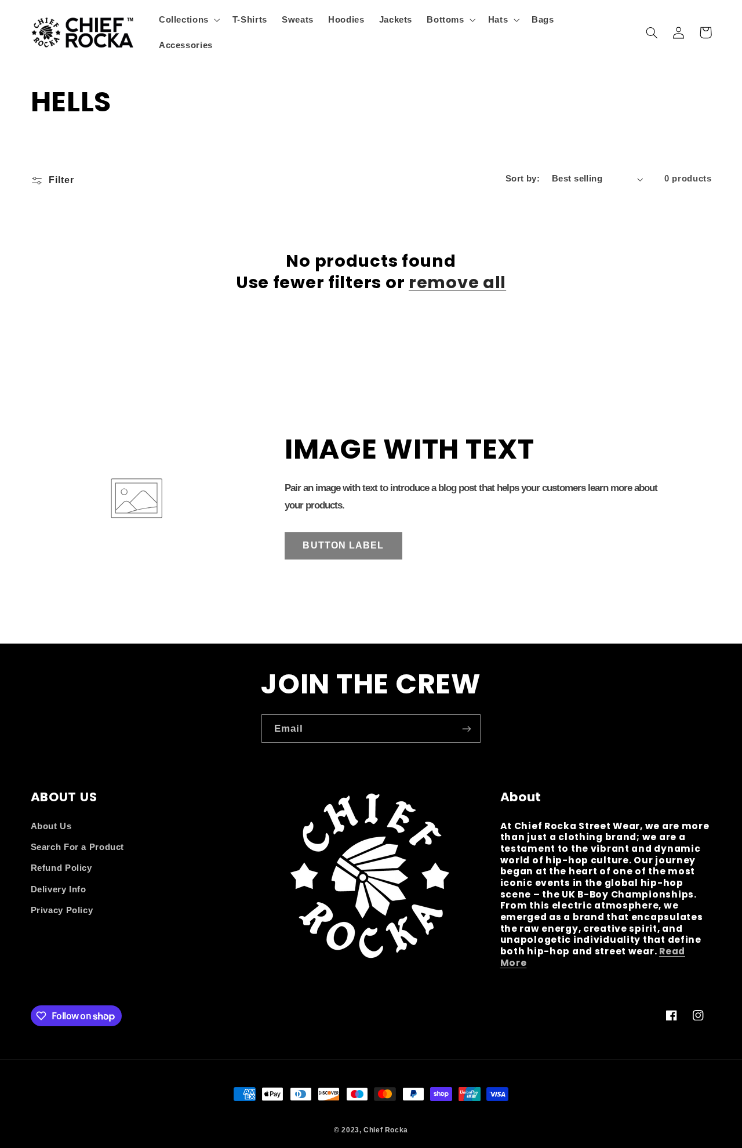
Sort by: (522, 178)
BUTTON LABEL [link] (343, 545)
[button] (188, 19)
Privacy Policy (62, 910)
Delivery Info (58, 889)
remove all (457, 282)
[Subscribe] (466, 728)
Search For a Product (78, 847)
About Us (51, 826)
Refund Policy (61, 868)
